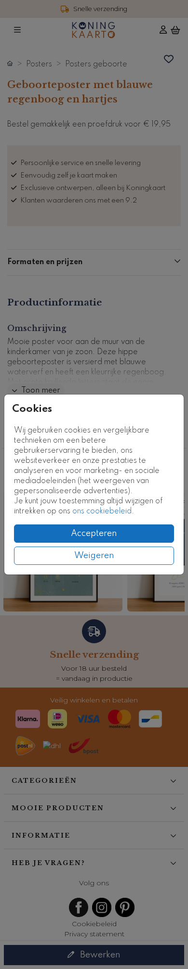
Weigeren (94, 555)
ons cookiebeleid (102, 511)
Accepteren (94, 533)
